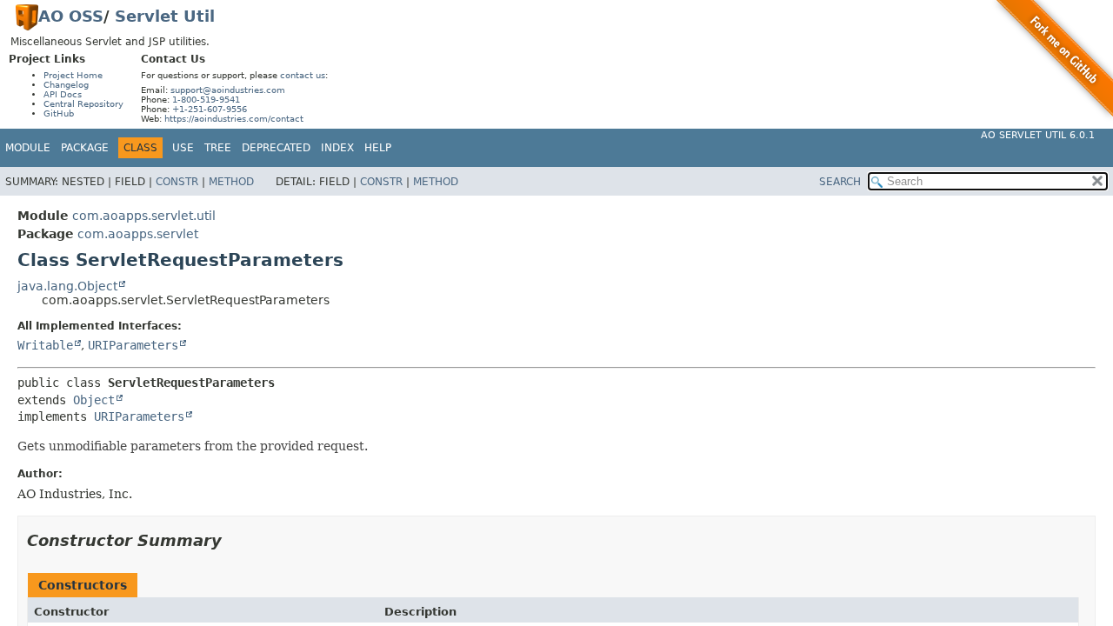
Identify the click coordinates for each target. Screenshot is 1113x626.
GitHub (58, 113)
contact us (302, 75)
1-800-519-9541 (206, 99)
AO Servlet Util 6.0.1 (1038, 135)
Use (183, 148)
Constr (177, 182)
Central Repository (83, 104)
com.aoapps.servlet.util (144, 216)
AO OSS (70, 16)
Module (27, 148)
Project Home (73, 75)
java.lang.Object (67, 286)
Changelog (66, 85)
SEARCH (840, 182)
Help (377, 148)
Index (337, 148)
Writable (45, 345)
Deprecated (276, 148)
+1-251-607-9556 (209, 109)
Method (231, 182)
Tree (217, 148)
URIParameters (133, 345)
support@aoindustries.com (227, 90)
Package (85, 148)
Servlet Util (165, 16)
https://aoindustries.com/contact (233, 118)
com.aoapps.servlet (137, 234)
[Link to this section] (234, 540)
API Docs (62, 94)
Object (94, 400)
